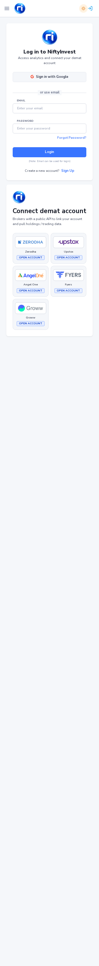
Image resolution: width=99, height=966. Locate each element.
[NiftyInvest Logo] (19, 8)
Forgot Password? (71, 137)
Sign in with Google (52, 76)
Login (49, 152)
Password (25, 121)
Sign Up (67, 170)
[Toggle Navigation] (7, 8)
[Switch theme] (83, 8)
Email (21, 100)
